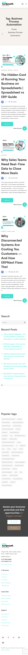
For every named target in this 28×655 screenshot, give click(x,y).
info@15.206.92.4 (5, 556)
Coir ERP (18, 429)
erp (11, 435)
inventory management (17, 452)
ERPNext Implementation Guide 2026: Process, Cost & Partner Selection (14, 356)
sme (21, 472)
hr (16, 445)
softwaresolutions (17, 478)
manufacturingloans (20, 462)
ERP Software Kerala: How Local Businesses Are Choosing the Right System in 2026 (15, 366)
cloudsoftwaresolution (7, 429)
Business (4, 70)
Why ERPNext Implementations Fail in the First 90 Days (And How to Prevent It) (15, 376)
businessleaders (6, 422)
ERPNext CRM (13, 439)
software (4, 475)
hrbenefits (22, 445)
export (19, 442)
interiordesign (5, 452)
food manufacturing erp (7, 445)
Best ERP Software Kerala (8, 419)
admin (5, 102)
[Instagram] (13, 637)
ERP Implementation (20, 435)
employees (4, 435)
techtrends (4, 482)
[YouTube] (3, 643)
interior (21, 449)
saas (16, 472)
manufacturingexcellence (8, 458)
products (15, 468)
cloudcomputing (17, 425)
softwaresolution (6, 478)
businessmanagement (18, 422)
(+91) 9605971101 (6, 561)
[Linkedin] (19, 637)
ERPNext (10, 70)
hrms (3, 449)
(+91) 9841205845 (6, 559)
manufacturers (5, 455)
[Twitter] (3, 637)
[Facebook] (8, 637)
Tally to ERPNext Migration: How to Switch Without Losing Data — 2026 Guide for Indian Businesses (15, 336)
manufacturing (15, 455)
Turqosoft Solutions (7, 485)
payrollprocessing (19, 465)
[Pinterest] (24, 637)
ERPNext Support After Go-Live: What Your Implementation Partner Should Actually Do (15, 346)
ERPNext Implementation (8, 442)
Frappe (16, 70)
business (20, 419)
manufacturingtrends (7, 465)
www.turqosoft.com (6, 564)
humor (14, 449)
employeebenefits (14, 432)
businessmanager (6, 425)
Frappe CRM (11, 231)
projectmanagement (7, 472)
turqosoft (12, 482)
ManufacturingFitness (7, 462)
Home (14, 29)
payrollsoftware (6, 468)
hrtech (8, 449)
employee (4, 432)
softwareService (13, 475)
